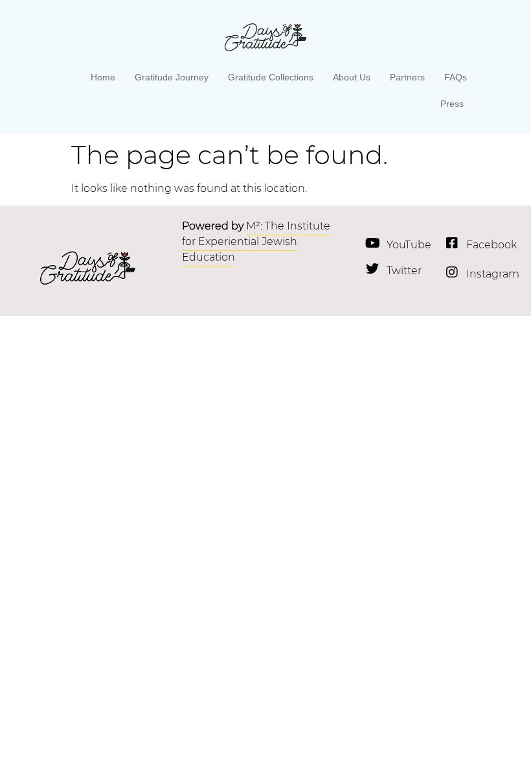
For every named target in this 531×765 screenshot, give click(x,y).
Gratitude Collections (270, 77)
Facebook (491, 245)
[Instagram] (452, 272)
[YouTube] (372, 243)
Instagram (492, 274)
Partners (407, 77)
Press (452, 104)
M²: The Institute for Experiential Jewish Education (256, 241)
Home (103, 77)
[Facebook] (452, 243)
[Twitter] (372, 269)
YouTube (409, 245)
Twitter (404, 271)
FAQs (455, 77)
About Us (351, 77)
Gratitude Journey (172, 77)
